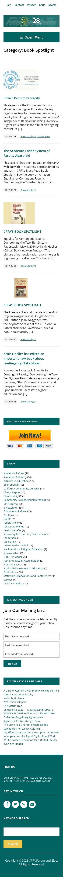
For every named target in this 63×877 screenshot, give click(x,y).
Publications (11, 572)
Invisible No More (14, 698)
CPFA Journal (11, 503)
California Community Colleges (22, 488)
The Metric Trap (13, 705)
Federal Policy (12, 522)
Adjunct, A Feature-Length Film (22, 721)
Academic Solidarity (15, 477)
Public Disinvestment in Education (24, 568)
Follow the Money (14, 526)
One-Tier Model (13, 556)
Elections (9, 515)
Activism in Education (16, 481)
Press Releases (12, 564)
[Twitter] (15, 804)
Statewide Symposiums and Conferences (27, 576)
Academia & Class (14, 473)
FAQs (42, 4)
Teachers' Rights (13, 583)
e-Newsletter (43, 136)
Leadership (10, 538)
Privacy (31, 4)
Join (9, 4)
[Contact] (32, 804)
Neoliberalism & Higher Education (23, 549)
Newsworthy (11, 553)
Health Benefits (12, 530)
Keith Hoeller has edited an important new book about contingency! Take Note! (24, 358)
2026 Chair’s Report (15, 702)
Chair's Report (12, 492)
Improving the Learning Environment (25, 534)
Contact (19, 4)
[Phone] (23, 804)
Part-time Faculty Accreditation (22, 560)
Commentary (11, 496)
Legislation (10, 541)
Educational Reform (15, 511)
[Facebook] (7, 804)
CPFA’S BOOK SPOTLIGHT (22, 231)
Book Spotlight (28, 136)
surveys (8, 579)
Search (52, 4)
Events (7, 519)
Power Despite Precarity (22, 98)
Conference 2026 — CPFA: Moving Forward (28, 709)
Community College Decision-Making (25, 500)
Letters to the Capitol (16, 545)
